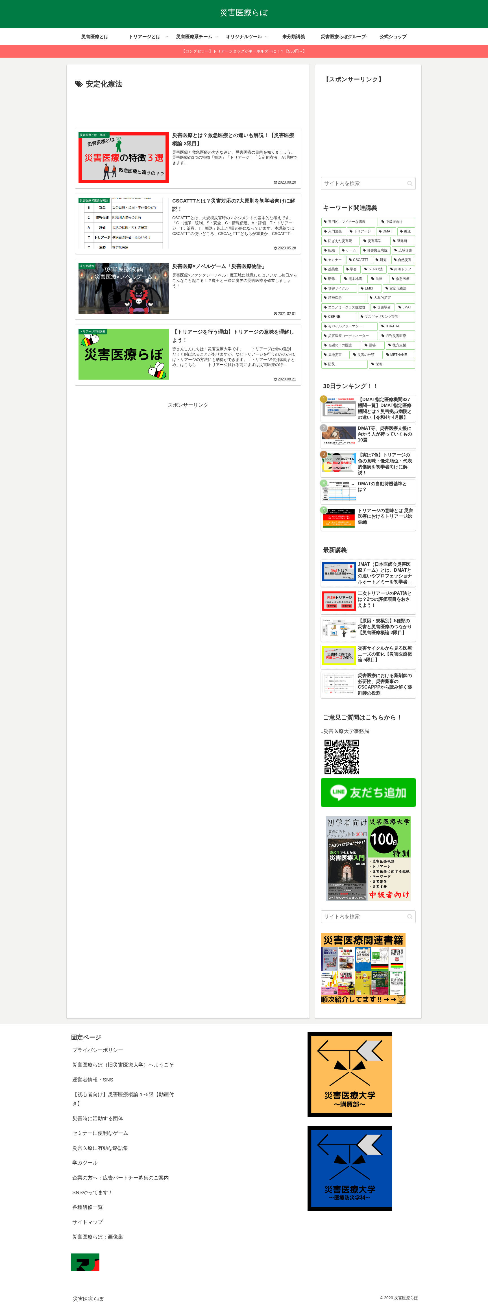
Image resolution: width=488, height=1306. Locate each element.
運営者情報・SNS (92, 1080)
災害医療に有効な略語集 (100, 1148)
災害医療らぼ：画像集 (97, 1237)
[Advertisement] (188, 106)
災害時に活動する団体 (97, 1118)
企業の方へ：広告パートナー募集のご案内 (120, 1178)
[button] (410, 183)
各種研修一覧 (87, 1207)
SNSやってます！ (92, 1192)
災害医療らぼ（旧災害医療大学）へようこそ (123, 1065)
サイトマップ (87, 1222)
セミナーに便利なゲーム (100, 1133)
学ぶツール (85, 1163)
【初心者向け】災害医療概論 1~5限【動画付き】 (123, 1099)
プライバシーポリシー (97, 1050)
